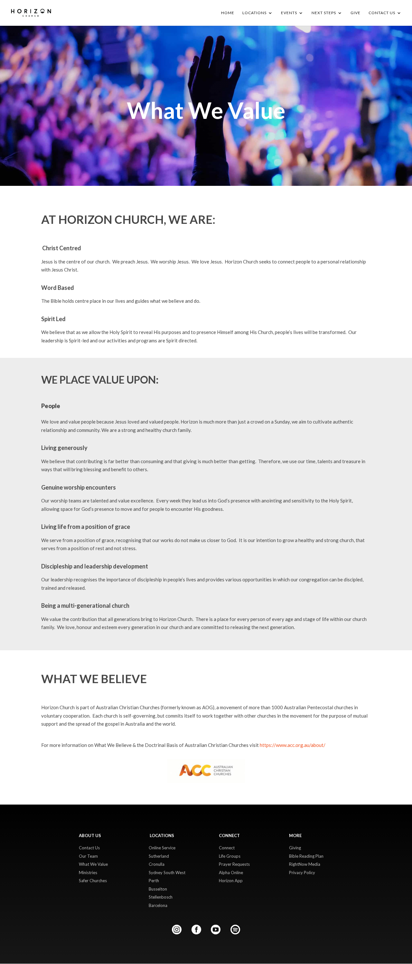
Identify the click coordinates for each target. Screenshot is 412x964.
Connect (227, 847)
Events (289, 13)
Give (355, 13)
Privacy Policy (302, 872)
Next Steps (324, 13)
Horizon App (231, 880)
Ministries (88, 872)
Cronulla (156, 864)
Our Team (88, 856)
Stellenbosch (161, 897)
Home (227, 13)
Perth (154, 880)
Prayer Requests (234, 864)
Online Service (162, 847)
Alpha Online (231, 872)
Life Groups (229, 856)
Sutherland (159, 856)
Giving (295, 847)
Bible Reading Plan (306, 856)
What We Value (93, 864)
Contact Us (89, 847)
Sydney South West (167, 872)
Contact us (382, 13)
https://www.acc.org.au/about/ (292, 745)
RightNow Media (304, 864)
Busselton (158, 889)
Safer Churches (93, 880)
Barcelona (158, 905)
